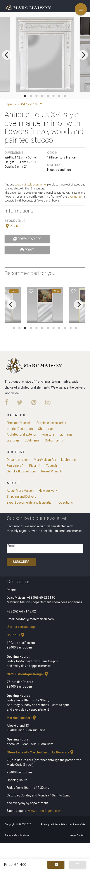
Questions (66, 502)
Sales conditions (70, 824)
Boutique (16, 635)
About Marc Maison (20, 491)
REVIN (11, 226)
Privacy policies (50, 824)
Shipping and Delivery (21, 497)
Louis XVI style (23, 184)
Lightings (66, 434)
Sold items (32, 440)
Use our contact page (21, 627)
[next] (83, 55)
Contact (81, 835)
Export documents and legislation (30, 502)
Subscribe (21, 562)
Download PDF (27, 239)
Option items (54, 440)
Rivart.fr (35, 466)
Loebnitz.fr (68, 460)
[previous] (7, 55)
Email (11, 546)
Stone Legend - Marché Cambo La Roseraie (40, 752)
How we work (48, 491)
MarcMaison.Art (45, 460)
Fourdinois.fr (15, 466)
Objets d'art (46, 429)
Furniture (48, 434)
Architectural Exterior (21, 434)
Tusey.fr (51, 466)
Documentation (18, 460)
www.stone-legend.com (44, 811)
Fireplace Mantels (19, 423)
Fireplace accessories (51, 423)
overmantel (40, 184)
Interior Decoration (20, 429)
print (27, 250)
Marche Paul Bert (22, 718)
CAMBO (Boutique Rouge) (28, 674)
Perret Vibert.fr (51, 471)
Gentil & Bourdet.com (21, 471)
